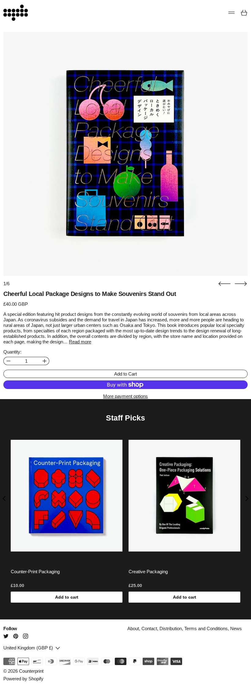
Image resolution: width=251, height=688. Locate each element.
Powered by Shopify (23, 678)
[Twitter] (6, 636)
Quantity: (12, 351)
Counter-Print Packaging (35, 571)
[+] (44, 361)
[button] (224, 283)
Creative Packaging (148, 571)
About (133, 628)
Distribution (170, 628)
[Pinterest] (15, 636)
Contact (149, 628)
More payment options (125, 396)
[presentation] (4, 498)
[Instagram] (25, 636)
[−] (8, 361)
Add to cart (66, 597)
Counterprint (31, 671)
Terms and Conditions (206, 628)
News (236, 628)
